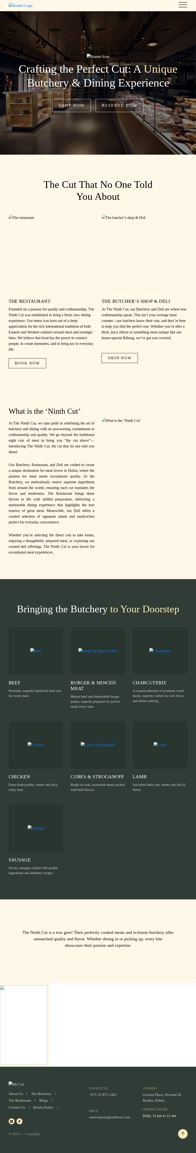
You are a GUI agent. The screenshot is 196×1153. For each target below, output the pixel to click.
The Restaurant (20, 1100)
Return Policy (43, 1107)
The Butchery (41, 1094)
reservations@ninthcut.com (109, 1117)
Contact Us (17, 1107)
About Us (16, 1094)
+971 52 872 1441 (103, 1095)
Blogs (43, 1100)
